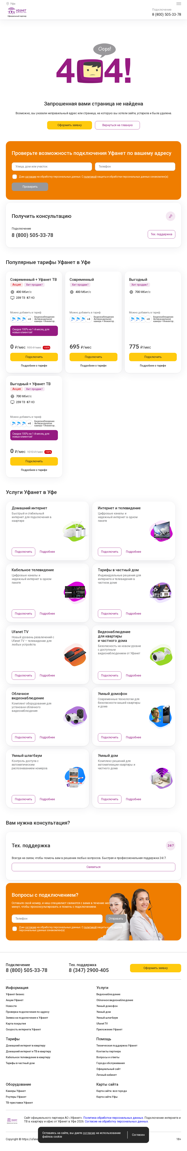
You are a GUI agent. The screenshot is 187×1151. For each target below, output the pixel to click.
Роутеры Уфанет (16, 1096)
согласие (30, 176)
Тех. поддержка (161, 234)
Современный (82, 279)
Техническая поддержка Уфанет (116, 1045)
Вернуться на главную (117, 125)
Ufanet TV (102, 1023)
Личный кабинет (106, 1074)
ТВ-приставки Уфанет (19, 1102)
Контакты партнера (108, 1051)
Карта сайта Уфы (107, 1096)
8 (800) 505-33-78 (166, 14)
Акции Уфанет (14, 1000)
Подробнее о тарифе (34, 365)
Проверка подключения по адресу (27, 1011)
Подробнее (47, 551)
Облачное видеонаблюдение (114, 1000)
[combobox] (52, 166)
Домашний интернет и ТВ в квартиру (28, 1051)
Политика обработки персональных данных (113, 1118)
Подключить (34, 357)
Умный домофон (107, 1006)
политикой (90, 176)
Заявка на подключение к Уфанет (27, 1017)
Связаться (93, 867)
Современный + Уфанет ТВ (33, 279)
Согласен (138, 1135)
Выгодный (138, 279)
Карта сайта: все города (111, 1090)
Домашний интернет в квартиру (25, 1045)
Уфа (12, 3)
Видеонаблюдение (108, 994)
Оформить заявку (70, 125)
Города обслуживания (110, 1063)
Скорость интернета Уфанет (23, 1029)
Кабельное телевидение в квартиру (28, 1057)
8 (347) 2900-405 (89, 970)
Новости (11, 1006)
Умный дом (103, 1011)
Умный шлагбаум (107, 1017)
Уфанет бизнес (15, 994)
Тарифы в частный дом (20, 1063)
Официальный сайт (108, 1069)
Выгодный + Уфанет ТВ (30, 384)
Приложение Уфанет (109, 1029)
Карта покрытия (16, 1023)
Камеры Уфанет (16, 1090)
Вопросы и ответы (107, 1057)
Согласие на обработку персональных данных (116, 1121)
